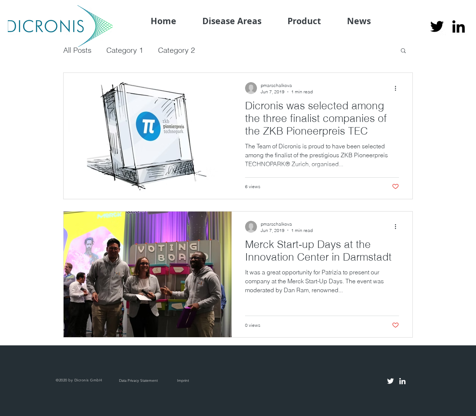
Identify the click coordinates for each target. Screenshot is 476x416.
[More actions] (397, 88)
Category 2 (176, 50)
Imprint (183, 380)
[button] (403, 51)
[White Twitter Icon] (390, 381)
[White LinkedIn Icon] (402, 381)
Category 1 (124, 50)
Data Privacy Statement (138, 380)
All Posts (77, 50)
